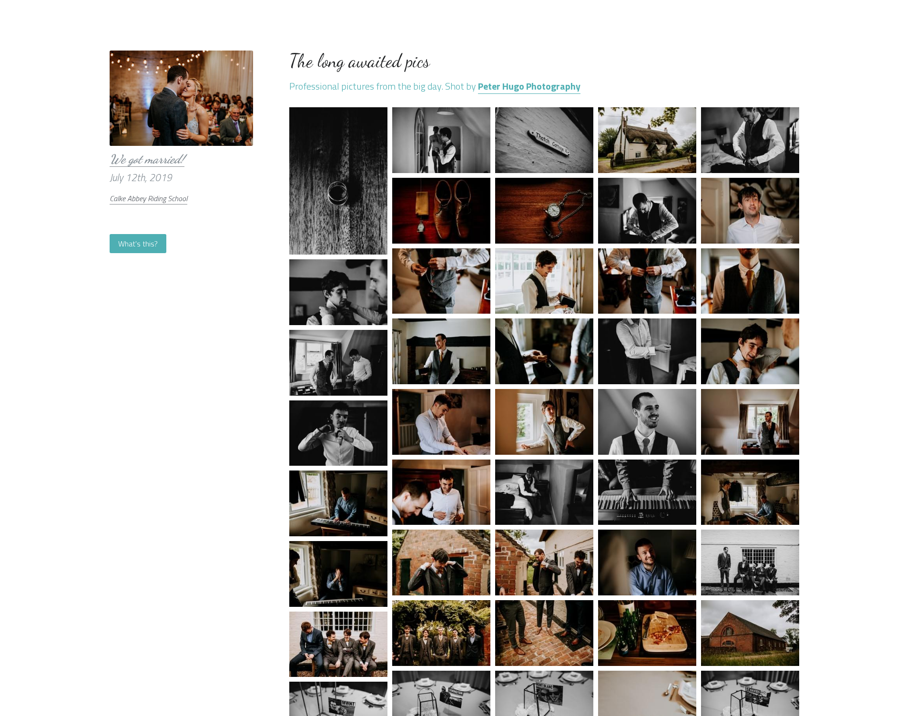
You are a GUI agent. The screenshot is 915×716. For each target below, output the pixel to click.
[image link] (181, 97)
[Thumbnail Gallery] (338, 181)
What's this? (138, 243)
